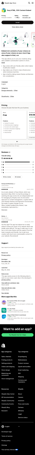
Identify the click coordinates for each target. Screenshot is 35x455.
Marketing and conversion (6, 374)
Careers (20, 397)
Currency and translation (22, 381)
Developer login (6, 431)
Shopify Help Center (7, 394)
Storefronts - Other (7, 96)
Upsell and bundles (24, 366)
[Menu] (33, 3)
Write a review (7, 177)
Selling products (6, 363)
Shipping (21, 376)
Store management (7, 378)
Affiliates (21, 411)
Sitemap (4, 445)
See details (5, 293)
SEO (19, 373)
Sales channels (6, 356)
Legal (20, 414)
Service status (23, 417)
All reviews (18, 177)
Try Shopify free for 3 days (17, 335)
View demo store (17, 27)
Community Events (7, 404)
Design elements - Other (9, 90)
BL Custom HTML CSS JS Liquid (16, 301)
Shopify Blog (5, 407)
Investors (21, 400)
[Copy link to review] (14, 184)
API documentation (7, 397)
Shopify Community (7, 400)
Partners (21, 407)
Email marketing (23, 370)
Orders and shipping (7, 366)
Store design (5, 370)
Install (18, 22)
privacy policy (5, 280)
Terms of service (6, 436)
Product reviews (23, 363)
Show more (4, 210)
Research (4, 411)
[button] (17, 303)
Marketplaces (22, 360)
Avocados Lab (26, 17)
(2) (18, 17)
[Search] (29, 3)
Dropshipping (22, 356)
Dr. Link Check (11, 308)
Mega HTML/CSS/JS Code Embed (16, 315)
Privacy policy (5, 255)
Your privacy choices (8, 449)
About (20, 394)
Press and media (23, 404)
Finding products (6, 360)
